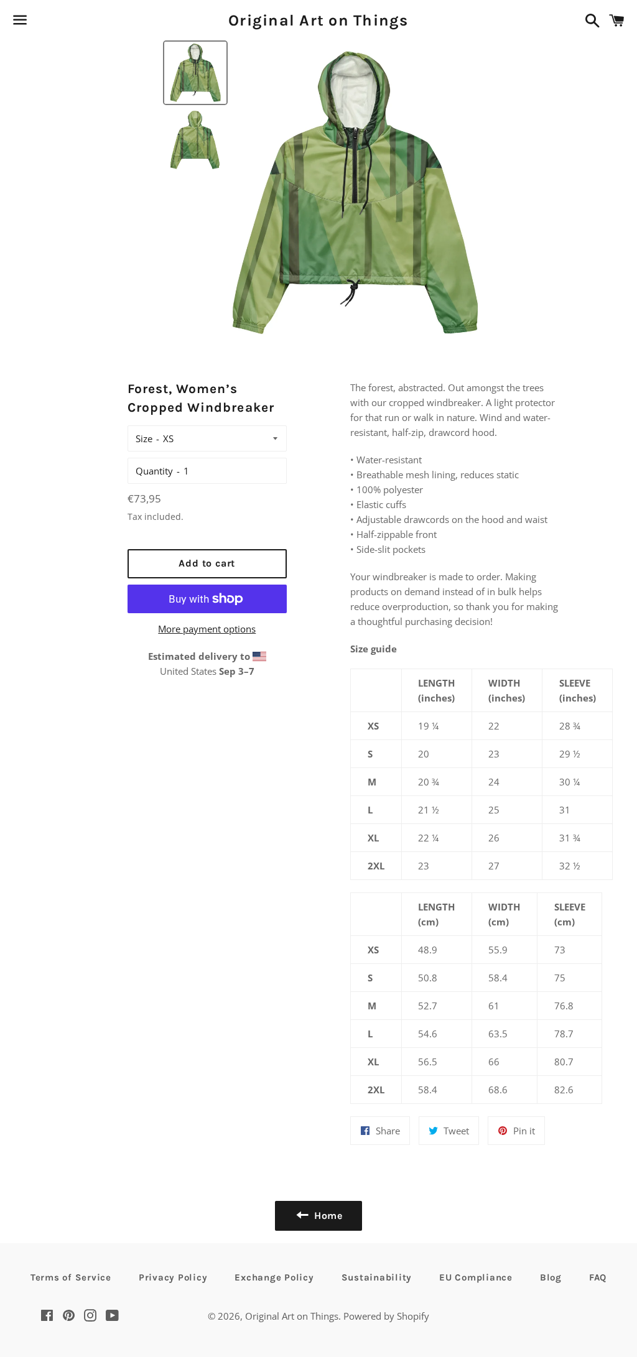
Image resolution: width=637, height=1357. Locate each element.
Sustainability (377, 1277)
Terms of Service (70, 1277)
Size (144, 438)
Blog (551, 1277)
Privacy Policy (173, 1277)
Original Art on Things (318, 20)
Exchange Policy (274, 1277)
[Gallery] (318, 191)
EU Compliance (476, 1277)
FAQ (598, 1277)
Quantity (154, 471)
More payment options (207, 629)
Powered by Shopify (386, 1316)
